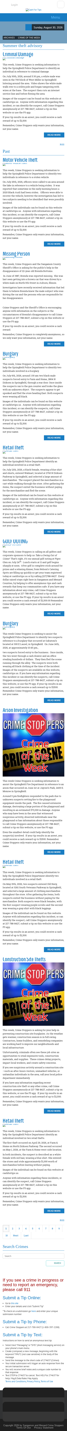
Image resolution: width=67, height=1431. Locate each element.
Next (15, 1235)
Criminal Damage (18, 54)
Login (14, 4)
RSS (62, 144)
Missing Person (16, 253)
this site (14, 1303)
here (33, 1311)
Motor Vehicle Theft (20, 160)
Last (26, 1235)
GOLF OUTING (15, 541)
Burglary (10, 353)
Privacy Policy (33, 1381)
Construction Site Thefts (24, 959)
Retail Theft (13, 447)
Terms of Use (47, 1381)
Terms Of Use (23, 1427)
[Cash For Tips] (33, 9)
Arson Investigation (20, 710)
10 (7, 1235)
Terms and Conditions (15, 1381)
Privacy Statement (43, 1427)
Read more (54, 135)
